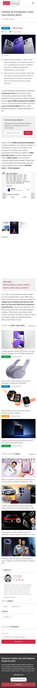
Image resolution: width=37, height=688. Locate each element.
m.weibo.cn (7, 617)
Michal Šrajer (18, 28)
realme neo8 (15, 606)
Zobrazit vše (32, 326)
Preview (5, 416)
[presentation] (4, 196)
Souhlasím (18, 684)
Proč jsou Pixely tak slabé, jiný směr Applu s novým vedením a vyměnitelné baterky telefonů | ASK (18, 561)
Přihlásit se (18, 641)
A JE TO (28, 133)
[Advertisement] (18, 256)
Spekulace (6, 356)
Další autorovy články (9, 597)
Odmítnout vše (18, 675)
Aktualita (5, 28)
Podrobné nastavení (18, 679)
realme (6, 606)
